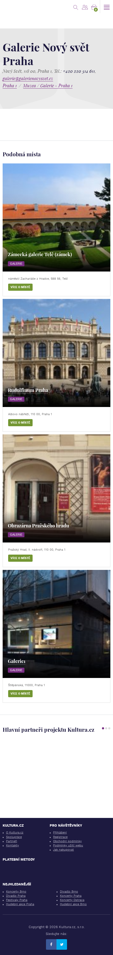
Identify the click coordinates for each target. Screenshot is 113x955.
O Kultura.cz (14, 832)
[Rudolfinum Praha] (56, 353)
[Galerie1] (56, 624)
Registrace (60, 837)
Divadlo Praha (15, 896)
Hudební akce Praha (20, 904)
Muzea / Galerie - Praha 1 (48, 85)
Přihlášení (60, 832)
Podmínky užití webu (68, 845)
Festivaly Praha (16, 900)
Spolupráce (14, 837)
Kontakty (12, 845)
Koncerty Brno (16, 891)
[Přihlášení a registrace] (84, 6)
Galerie (16, 263)
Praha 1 (10, 85)
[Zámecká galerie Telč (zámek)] (56, 217)
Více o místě (20, 287)
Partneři (11, 841)
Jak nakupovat (63, 849)
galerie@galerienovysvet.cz (28, 78)
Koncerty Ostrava (72, 900)
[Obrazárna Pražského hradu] (56, 488)
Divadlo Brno (69, 891)
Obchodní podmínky (67, 841)
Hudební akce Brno (73, 904)
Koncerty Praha (70, 896)
